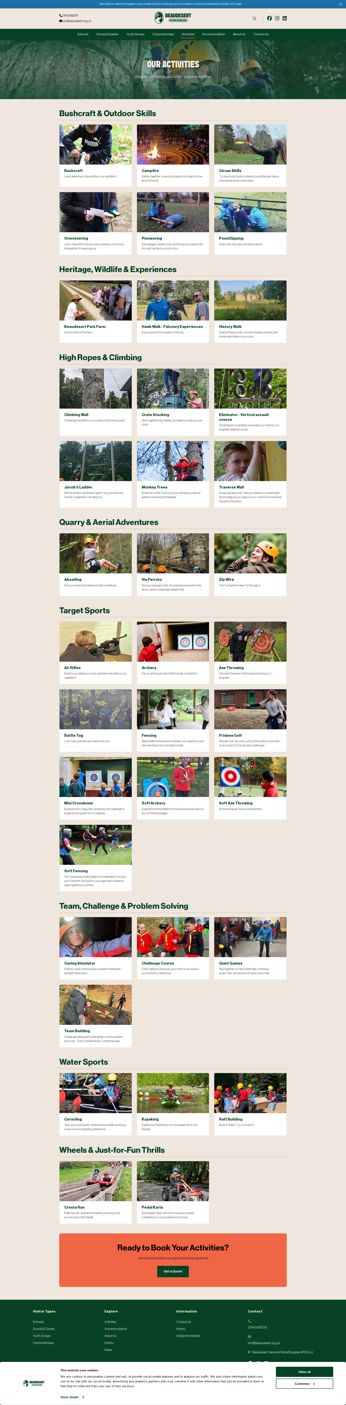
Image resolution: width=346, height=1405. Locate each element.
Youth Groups (136, 34)
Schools (83, 34)
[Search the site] (254, 18)
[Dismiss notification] (340, 4)
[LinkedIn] (285, 18)
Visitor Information (188, 1336)
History (181, 1329)
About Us (239, 34)
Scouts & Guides (108, 34)
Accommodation (213, 34)
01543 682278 (70, 15)
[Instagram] (277, 18)
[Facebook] (269, 18)
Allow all (305, 1372)
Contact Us (261, 34)
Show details (69, 1397)
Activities (188, 34)
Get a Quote (173, 1271)
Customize (302, 1383)
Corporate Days (163, 34)
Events (109, 1343)
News (108, 1350)
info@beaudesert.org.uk (76, 21)
